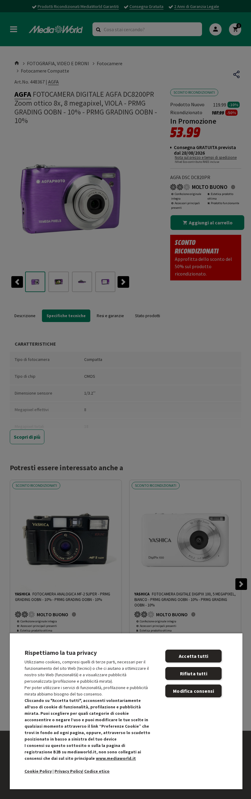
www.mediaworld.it (116, 758)
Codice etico (97, 771)
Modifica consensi (193, 691)
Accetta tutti (193, 656)
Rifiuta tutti (193, 673)
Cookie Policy (38, 771)
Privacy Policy (68, 771)
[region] (126, 711)
